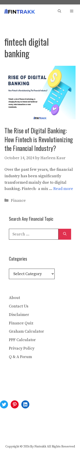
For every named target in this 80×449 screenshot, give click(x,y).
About (14, 297)
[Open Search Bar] (59, 11)
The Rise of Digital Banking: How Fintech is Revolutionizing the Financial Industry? (38, 139)
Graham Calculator (26, 331)
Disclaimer (19, 314)
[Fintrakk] (19, 11)
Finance (18, 200)
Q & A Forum (20, 356)
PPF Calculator (22, 339)
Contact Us (18, 306)
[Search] (64, 234)
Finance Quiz (21, 323)
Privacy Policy (21, 348)
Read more (63, 188)
